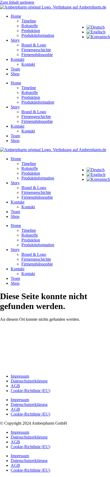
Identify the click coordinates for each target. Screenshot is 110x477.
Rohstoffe (29, 26)
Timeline (28, 21)
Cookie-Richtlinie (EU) (30, 390)
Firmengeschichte (36, 50)
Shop (15, 74)
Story (15, 40)
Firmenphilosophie (37, 54)
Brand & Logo (33, 45)
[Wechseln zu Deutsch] (96, 27)
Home (16, 16)
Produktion (30, 30)
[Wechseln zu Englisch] (96, 32)
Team (15, 69)
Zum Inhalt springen (17, 2)
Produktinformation (37, 35)
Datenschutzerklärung (29, 381)
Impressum (20, 376)
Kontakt (17, 59)
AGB (15, 386)
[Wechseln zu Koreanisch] (98, 36)
